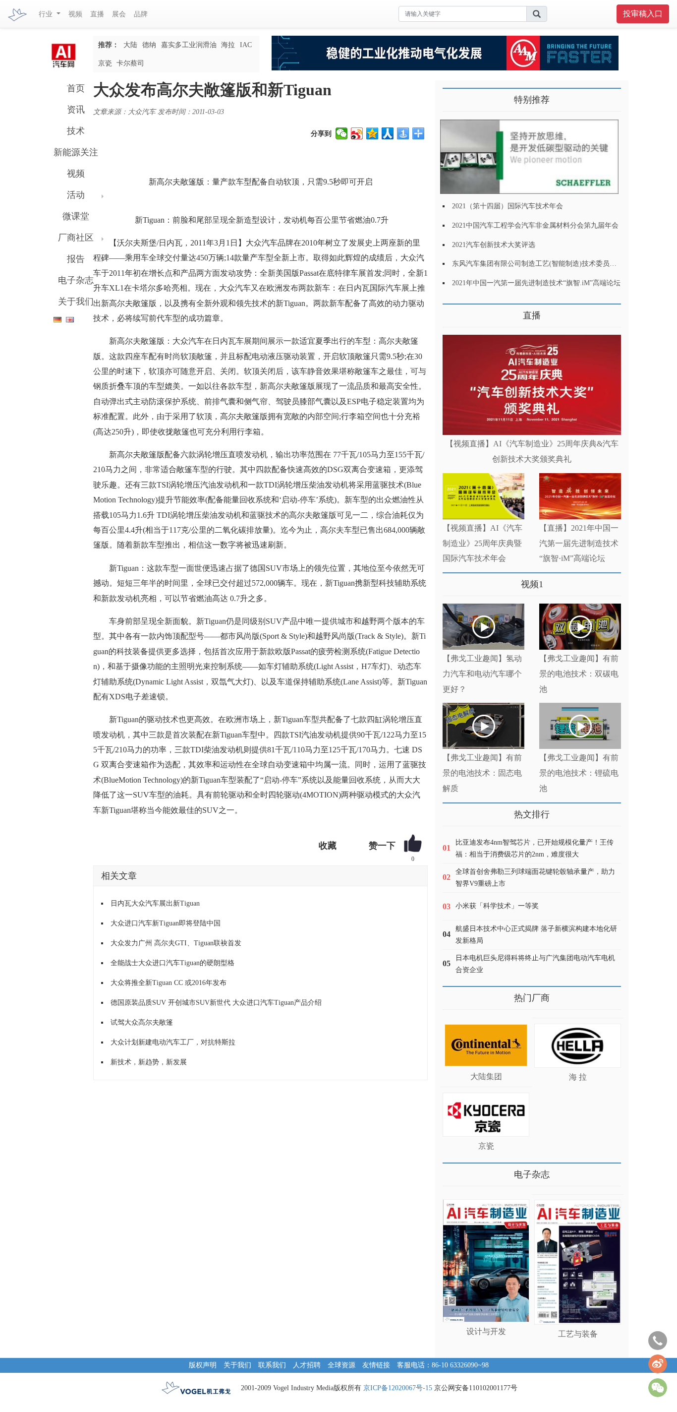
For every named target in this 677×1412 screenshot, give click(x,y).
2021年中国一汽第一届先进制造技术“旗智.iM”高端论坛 (536, 283)
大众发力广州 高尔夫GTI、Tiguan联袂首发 (176, 943)
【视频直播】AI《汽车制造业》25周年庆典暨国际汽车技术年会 (482, 543)
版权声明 (203, 1365)
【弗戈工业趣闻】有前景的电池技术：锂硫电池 (579, 773)
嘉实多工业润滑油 (189, 45)
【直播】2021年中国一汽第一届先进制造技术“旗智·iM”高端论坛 (579, 543)
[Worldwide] (68, 317)
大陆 (130, 45)
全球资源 (341, 1365)
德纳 (149, 45)
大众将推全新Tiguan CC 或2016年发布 (168, 982)
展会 (119, 14)
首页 (76, 88)
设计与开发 (486, 1331)
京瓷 (105, 63)
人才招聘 (307, 1365)
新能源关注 (76, 152)
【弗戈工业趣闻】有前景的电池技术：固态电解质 (482, 773)
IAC (246, 45)
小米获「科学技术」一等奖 (497, 906)
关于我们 (76, 302)
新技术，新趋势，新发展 (149, 1062)
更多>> (452, 311)
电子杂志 (76, 280)
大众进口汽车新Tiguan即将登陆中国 (166, 923)
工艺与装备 (578, 1334)
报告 (76, 259)
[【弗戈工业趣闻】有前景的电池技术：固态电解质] (483, 726)
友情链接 (376, 1365)
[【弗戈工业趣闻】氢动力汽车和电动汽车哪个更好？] (483, 627)
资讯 (76, 110)
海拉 (228, 45)
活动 (76, 195)
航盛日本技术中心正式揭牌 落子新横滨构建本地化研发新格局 (536, 934)
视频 (75, 14)
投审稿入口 (643, 13)
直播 (97, 14)
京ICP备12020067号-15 (397, 1388)
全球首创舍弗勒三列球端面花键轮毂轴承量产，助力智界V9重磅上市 (535, 877)
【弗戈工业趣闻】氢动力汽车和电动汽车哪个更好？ (482, 673)
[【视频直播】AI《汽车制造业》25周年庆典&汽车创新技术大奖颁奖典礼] (532, 385)
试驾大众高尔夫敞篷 (142, 1022)
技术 (76, 131)
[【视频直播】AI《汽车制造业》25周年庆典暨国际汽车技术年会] (483, 496)
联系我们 (272, 1365)
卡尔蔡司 (130, 63)
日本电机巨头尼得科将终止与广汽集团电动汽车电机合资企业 (535, 964)
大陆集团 (486, 1076)
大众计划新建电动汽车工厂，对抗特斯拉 (173, 1042)
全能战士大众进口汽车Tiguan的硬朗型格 (172, 963)
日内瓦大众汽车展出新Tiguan (155, 903)
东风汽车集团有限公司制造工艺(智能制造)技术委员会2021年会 (548, 263)
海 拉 (578, 1077)
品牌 (141, 14)
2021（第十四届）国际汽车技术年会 (507, 206)
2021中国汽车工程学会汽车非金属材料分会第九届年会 (535, 225)
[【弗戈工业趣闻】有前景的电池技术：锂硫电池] (580, 726)
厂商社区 (76, 238)
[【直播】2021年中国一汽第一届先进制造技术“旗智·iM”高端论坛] (580, 496)
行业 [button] (47, 14)
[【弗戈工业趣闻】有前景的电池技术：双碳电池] (580, 627)
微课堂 (75, 216)
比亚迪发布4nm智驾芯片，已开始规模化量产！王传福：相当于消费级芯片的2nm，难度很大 (534, 848)
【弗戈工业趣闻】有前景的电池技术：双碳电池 (579, 673)
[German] (55, 317)
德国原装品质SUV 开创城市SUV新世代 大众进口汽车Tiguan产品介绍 (216, 1002)
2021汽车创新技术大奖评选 (493, 244)
